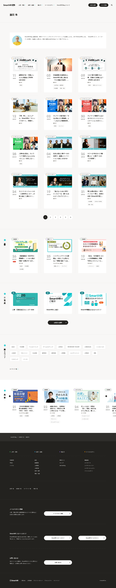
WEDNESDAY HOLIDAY (74, 347)
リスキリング (14, 359)
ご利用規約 (29, 580)
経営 (36, 460)
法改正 (21, 266)
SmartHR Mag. (14, 437)
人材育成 (60, 347)
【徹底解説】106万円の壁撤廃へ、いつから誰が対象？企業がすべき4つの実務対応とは (27, 258)
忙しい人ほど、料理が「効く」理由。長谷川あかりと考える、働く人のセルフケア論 (88, 408)
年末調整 (56, 88)
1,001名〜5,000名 (98, 201)
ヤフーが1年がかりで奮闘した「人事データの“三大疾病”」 (95, 155)
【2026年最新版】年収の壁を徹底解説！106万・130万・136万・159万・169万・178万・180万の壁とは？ (26, 408)
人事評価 (37, 468)
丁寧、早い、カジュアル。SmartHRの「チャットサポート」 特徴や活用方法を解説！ (27, 118)
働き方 (39, 5)
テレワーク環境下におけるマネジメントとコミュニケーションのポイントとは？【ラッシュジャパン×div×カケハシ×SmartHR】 (95, 118)
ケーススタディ (49, 5)
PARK (21, 85)
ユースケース (88, 462)
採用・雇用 (37, 470)
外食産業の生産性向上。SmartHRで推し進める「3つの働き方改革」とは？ (61, 77)
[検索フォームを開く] (111, 5)
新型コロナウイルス (97, 85)
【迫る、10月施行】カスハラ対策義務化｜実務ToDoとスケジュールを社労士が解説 (96, 258)
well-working (78, 389)
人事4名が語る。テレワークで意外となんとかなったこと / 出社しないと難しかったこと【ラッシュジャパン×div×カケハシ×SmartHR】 (27, 156)
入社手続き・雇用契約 (58, 85)
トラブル (12, 465)
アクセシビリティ (48, 580)
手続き (11, 462)
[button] (10, 396)
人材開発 (37, 465)
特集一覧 (36, 488)
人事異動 (63, 353)
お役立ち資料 (93, 5)
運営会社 (23, 580)
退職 (95, 353)
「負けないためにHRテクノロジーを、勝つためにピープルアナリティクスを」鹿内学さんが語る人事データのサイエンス (61, 193)
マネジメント (24, 353)
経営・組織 (31, 5)
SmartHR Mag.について (63, 5)
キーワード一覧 (13, 369)
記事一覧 (12, 488)
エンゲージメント (74, 353)
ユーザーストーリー (89, 465)
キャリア (62, 462)
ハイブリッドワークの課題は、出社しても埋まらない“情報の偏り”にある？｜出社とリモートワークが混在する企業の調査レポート (61, 258)
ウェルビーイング (33, 347)
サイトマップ (56, 580)
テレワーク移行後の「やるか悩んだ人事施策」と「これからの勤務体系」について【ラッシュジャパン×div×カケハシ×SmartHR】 (61, 118)
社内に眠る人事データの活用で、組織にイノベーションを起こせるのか (61, 155)
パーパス (25, 359)
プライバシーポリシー (38, 580)
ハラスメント (91, 266)
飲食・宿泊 (62, 88)
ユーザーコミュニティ (18, 58)
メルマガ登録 (104, 5)
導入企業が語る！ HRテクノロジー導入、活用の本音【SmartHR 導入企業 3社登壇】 (95, 193)
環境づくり (49, 239)
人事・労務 (21, 5)
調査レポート (57, 266)
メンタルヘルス (100, 347)
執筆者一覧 (21, 437)
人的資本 (13, 353)
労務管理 (15, 239)
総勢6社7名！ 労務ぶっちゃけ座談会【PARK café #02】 (26, 77)
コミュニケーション (55, 422)
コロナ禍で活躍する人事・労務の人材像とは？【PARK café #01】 (95, 77)
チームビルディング (48, 347)
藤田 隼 (27, 437)
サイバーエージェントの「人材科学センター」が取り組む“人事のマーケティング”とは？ (27, 193)
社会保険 (21, 269)
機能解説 (15, 99)
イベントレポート (51, 58)
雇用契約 (44, 353)
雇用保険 (53, 353)
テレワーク (61, 126)
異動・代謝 (37, 473)
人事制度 (86, 353)
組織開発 (46, 389)
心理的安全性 (88, 347)
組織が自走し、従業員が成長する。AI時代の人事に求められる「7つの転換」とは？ (57, 408)
